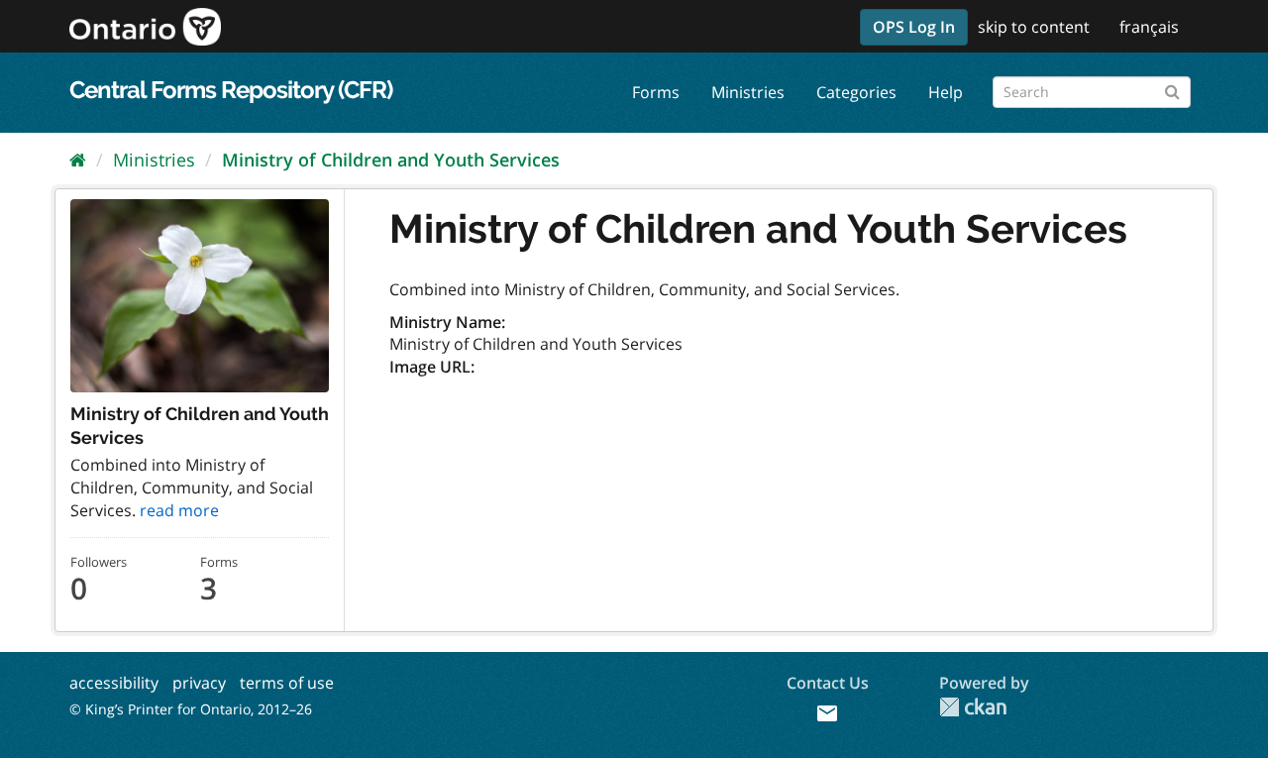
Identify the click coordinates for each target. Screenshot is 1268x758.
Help (945, 92)
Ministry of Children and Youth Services (391, 159)
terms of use (287, 683)
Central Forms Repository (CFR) (230, 89)
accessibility (113, 683)
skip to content (1034, 27)
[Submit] (1172, 88)
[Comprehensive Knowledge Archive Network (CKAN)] (972, 707)
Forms (656, 92)
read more (179, 510)
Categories (856, 92)
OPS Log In (914, 27)
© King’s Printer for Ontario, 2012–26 (190, 709)
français (1149, 27)
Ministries (748, 92)
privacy (199, 683)
